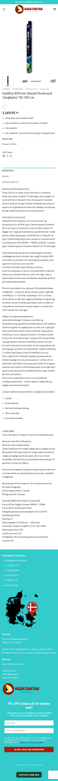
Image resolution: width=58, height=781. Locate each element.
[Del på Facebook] (7, 156)
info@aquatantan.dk (18, 639)
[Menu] (3, 9)
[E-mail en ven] (11, 156)
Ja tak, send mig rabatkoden (29, 749)
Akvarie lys (31, 89)
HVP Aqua (7, 152)
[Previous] (6, 46)
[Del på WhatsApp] (4, 156)
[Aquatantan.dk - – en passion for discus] (29, 9)
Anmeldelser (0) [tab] (10, 182)
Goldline (44, 89)
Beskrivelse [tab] (8, 170)
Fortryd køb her (29, 774)
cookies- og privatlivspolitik (31, 742)
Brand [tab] (5, 176)
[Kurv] (54, 9)
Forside (6, 89)
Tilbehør (17, 89)
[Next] (51, 46)
